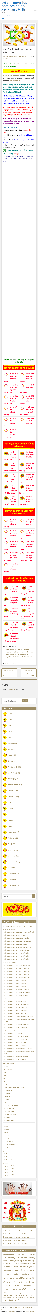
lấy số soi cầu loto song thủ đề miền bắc (16, 989)
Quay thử (11, 868)
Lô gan (10, 802)
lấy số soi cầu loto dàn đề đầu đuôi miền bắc (17, 947)
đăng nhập (11, 689)
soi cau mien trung (21, 1266)
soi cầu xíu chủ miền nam (11, 76)
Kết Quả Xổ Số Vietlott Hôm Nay (14, 1087)
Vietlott (10, 737)
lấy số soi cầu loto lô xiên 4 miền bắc (15, 986)
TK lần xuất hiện (13, 838)
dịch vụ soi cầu (26, 1255)
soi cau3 (18, 1263)
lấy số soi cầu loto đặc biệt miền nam (15, 1039)
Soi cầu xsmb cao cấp (9, 929)
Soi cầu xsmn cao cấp (11, 663)
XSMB (10, 713)
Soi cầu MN (25, 1282)
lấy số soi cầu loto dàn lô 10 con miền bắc (16, 950)
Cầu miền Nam (13, 791)
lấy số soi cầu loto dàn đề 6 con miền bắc (16, 971)
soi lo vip (29, 1295)
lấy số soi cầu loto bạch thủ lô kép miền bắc (17, 941)
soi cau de (7, 1266)
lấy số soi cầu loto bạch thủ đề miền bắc (16, 938)
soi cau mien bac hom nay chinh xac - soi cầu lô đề (18, 56)
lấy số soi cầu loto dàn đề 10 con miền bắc (17, 977)
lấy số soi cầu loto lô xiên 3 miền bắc (15, 983)
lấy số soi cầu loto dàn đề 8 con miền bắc (16, 974)
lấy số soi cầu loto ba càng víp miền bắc (16, 935)
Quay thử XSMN (14, 885)
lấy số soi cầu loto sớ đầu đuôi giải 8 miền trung (18, 1016)
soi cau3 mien (25, 1263)
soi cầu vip (15, 1285)
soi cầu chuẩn (12, 1274)
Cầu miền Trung (13, 796)
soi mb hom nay (13, 1297)
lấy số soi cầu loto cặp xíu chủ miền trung (16, 1004)
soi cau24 (32, 1263)
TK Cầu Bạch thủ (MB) (16, 767)
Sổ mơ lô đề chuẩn (8, 1063)
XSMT (10, 725)
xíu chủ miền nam (22, 64)
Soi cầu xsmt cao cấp (9, 999)
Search (25, 700)
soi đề (26, 1297)
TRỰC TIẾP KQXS (8, 1069)
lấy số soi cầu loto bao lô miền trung (15, 1001)
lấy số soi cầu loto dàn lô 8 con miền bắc (16, 959)
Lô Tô (4, 1151)
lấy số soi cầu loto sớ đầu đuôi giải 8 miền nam (18, 1048)
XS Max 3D (12, 761)
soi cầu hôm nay (15, 80)
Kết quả (10, 731)
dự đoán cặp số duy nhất (22, 1261)
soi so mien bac (21, 1297)
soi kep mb (20, 1293)
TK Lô (4, 1124)
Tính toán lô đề (7, 1066)
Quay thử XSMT (13, 880)
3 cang (5, 1255)
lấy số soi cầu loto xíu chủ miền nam (15, 1059)
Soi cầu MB (16, 1278)
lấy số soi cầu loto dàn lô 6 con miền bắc (16, 956)
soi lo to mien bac (10, 1295)
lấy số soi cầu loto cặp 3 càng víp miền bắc (19, 360)
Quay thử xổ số (9, 1166)
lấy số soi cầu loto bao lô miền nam (17, 649)
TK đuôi (10, 826)
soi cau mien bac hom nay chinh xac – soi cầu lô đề (14, 7)
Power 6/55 (12, 755)
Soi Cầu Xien (24, 1285)
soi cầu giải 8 (23, 1274)
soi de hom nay (13, 1293)
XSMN (10, 719)
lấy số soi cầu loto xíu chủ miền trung (15, 1027)
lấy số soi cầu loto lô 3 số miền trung (15, 1013)
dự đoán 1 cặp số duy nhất (23, 1258)
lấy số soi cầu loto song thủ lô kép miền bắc (17, 992)
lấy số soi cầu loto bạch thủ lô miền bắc (16, 944)
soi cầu (22, 1270)
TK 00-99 (11, 844)
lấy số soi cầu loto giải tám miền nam (15, 1042)
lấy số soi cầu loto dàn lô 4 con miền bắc (16, 953)
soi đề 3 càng (31, 1297)
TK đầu (10, 820)
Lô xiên (10, 808)
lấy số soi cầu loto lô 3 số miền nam (17, 654)
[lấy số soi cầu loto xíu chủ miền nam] (19, 35)
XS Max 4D (12, 749)
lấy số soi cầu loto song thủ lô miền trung (16, 1024)
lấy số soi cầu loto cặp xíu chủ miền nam (19, 652)
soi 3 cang (11, 1263)
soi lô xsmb (7, 1297)
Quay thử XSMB (13, 873)
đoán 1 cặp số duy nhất (11, 1300)
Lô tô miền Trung (14, 862)
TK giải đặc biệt (13, 832)
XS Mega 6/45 (13, 743)
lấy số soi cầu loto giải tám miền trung (15, 1010)
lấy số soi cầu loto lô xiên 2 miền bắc (15, 980)
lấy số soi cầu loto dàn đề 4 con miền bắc (16, 968)
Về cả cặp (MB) (13, 779)
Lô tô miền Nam (13, 856)
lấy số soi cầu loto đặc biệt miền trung (15, 1007)
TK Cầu (5, 1103)
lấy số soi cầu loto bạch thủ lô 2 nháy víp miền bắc (19, 932)
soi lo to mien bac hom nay (21, 1295)
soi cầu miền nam (13, 1282)
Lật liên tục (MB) (14, 773)
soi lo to (31, 1293)
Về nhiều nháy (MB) (15, 785)
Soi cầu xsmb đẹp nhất (9, 962)
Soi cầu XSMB (20, 1289)
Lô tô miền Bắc (13, 850)
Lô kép (10, 814)
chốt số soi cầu (14, 1255)
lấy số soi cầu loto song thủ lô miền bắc (16, 995)
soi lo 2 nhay (26, 1293)
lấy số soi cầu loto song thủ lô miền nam (19, 657)
